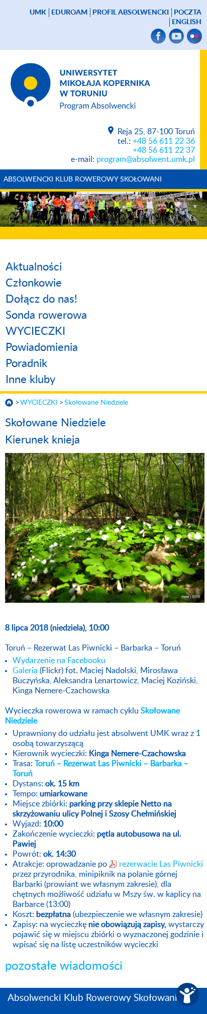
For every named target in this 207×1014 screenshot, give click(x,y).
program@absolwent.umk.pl (145, 159)
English (186, 22)
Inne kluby (30, 379)
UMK (38, 12)
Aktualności (34, 266)
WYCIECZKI (35, 331)
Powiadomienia (42, 347)
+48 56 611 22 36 (164, 141)
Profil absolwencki (130, 12)
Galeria (25, 671)
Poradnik (26, 363)
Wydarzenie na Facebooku (59, 661)
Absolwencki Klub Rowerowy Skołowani (83, 179)
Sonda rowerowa (46, 315)
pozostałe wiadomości (64, 966)
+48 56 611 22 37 (164, 150)
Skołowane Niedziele (96, 402)
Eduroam (69, 12)
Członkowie (34, 283)
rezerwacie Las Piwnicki (161, 864)
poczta (187, 12)
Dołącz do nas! (41, 299)
